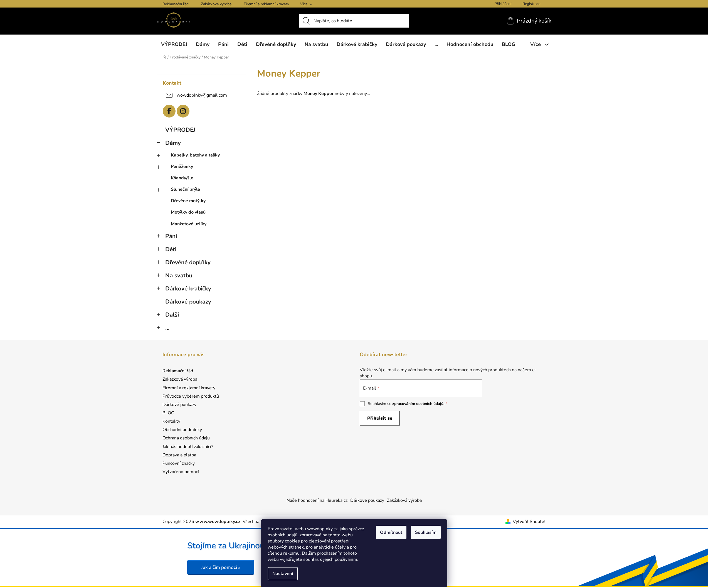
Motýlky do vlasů (188, 212)
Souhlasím (425, 532)
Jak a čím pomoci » (220, 567)
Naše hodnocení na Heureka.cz (317, 500)
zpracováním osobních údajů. (418, 403)
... (167, 328)
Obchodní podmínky (182, 430)
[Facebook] (169, 111)
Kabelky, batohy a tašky (195, 155)
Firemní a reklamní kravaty (266, 4)
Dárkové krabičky (188, 288)
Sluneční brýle (185, 189)
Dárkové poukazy (188, 301)
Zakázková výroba (216, 4)
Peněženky (182, 166)
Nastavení (282, 574)
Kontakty (171, 421)
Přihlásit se (379, 418)
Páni (171, 236)
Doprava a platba (179, 455)
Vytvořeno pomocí (180, 472)
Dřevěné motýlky (188, 201)
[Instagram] (183, 111)
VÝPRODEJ (180, 130)
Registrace (531, 3)
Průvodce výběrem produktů (190, 396)
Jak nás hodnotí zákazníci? (187, 447)
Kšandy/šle (182, 178)
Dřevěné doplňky (188, 262)
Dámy (173, 143)
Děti (170, 249)
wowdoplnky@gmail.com (202, 95)
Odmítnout (391, 532)
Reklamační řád (175, 4)
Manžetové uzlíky (188, 224)
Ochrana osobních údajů (186, 438)
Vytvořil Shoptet (529, 521)
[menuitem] (174, 44)
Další (172, 315)
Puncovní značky (178, 463)
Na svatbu (178, 275)
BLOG (168, 413)
